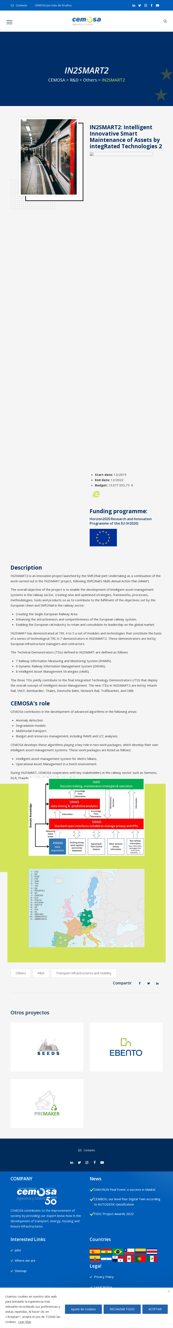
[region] (86, 1308)
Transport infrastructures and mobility (83, 973)
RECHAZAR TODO (122, 1309)
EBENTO (126, 1064)
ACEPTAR (155, 1309)
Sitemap (21, 1271)
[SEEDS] (47, 1051)
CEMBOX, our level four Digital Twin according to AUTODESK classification (127, 1201)
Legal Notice (103, 1287)
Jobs (18, 1250)
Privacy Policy (104, 1277)
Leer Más (24, 1322)
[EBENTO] (126, 1051)
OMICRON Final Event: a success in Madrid (124, 1189)
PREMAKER (47, 1124)
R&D (41, 973)
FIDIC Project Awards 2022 (114, 1214)
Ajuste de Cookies (83, 1309)
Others (21, 973)
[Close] (168, 1291)
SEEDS (47, 1064)
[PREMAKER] (47, 1105)
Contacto (21, 5)
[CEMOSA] (86, 21)
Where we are (25, 1260)
